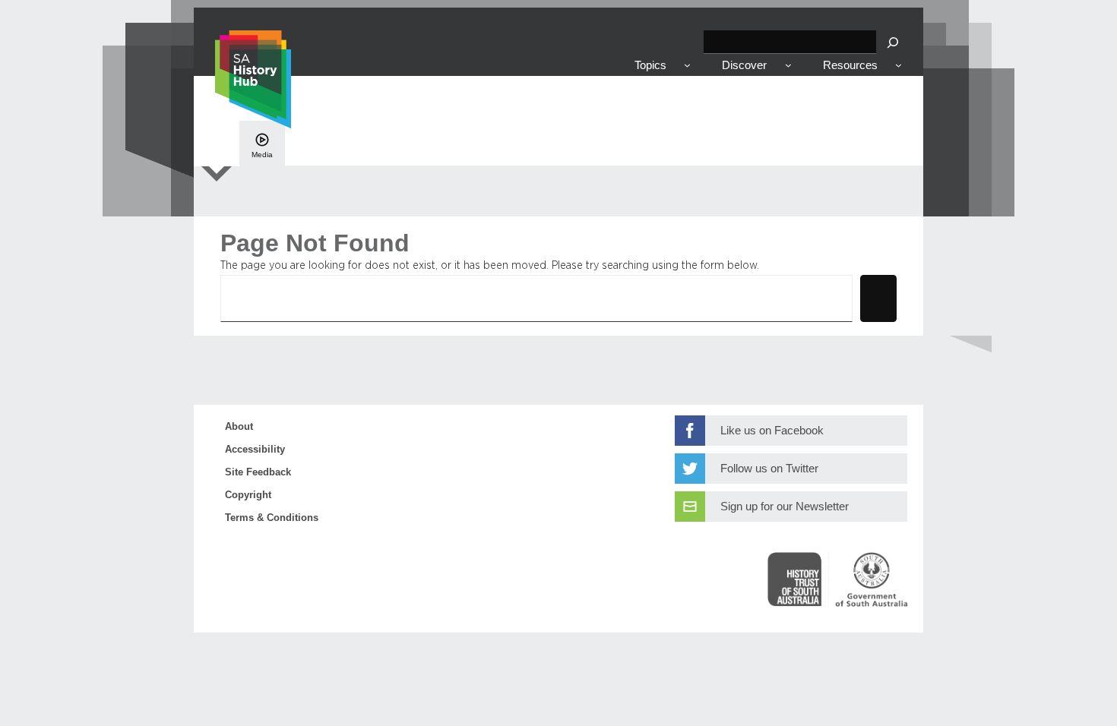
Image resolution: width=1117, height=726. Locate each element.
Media (262, 154)
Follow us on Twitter (769, 468)
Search (878, 297)
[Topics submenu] (687, 65)
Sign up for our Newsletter (784, 506)
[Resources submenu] (898, 65)
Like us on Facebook (772, 431)
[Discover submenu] (788, 65)
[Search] (893, 42)
